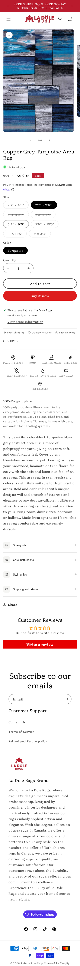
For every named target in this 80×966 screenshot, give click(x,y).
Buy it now (40, 295)
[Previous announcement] (8, 6)
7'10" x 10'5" (46, 225)
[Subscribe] (66, 699)
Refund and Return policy (28, 741)
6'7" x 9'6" (16, 224)
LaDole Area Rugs (32, 963)
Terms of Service (21, 731)
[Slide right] (49, 140)
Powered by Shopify (57, 963)
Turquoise (15, 250)
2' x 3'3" (42, 234)
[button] (8, 18)
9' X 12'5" (17, 234)
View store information (25, 321)
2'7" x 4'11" (18, 206)
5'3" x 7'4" (45, 215)
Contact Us (17, 722)
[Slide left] (30, 140)
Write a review (40, 644)
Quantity (9, 260)
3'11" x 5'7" (18, 215)
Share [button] (12, 604)
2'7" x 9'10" (44, 205)
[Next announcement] (72, 6)
